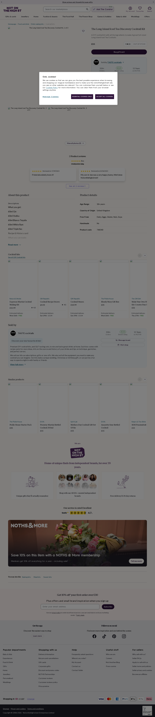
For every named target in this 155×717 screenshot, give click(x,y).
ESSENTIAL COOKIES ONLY (82, 96)
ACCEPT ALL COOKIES (104, 96)
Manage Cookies (51, 97)
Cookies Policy (52, 88)
